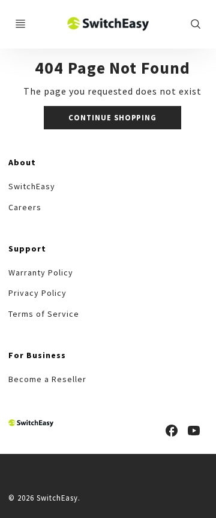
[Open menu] (20, 24)
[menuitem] (31, 187)
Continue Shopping (112, 117)
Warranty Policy (40, 272)
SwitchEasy (31, 186)
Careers (24, 207)
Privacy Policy (37, 292)
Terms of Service (43, 313)
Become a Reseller (47, 379)
